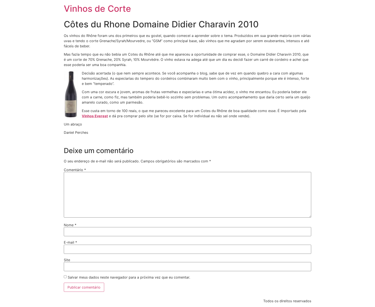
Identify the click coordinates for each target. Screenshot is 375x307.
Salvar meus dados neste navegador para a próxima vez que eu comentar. (129, 277)
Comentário (75, 170)
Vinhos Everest (95, 116)
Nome (70, 225)
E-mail (70, 242)
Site (67, 260)
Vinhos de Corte (97, 8)
